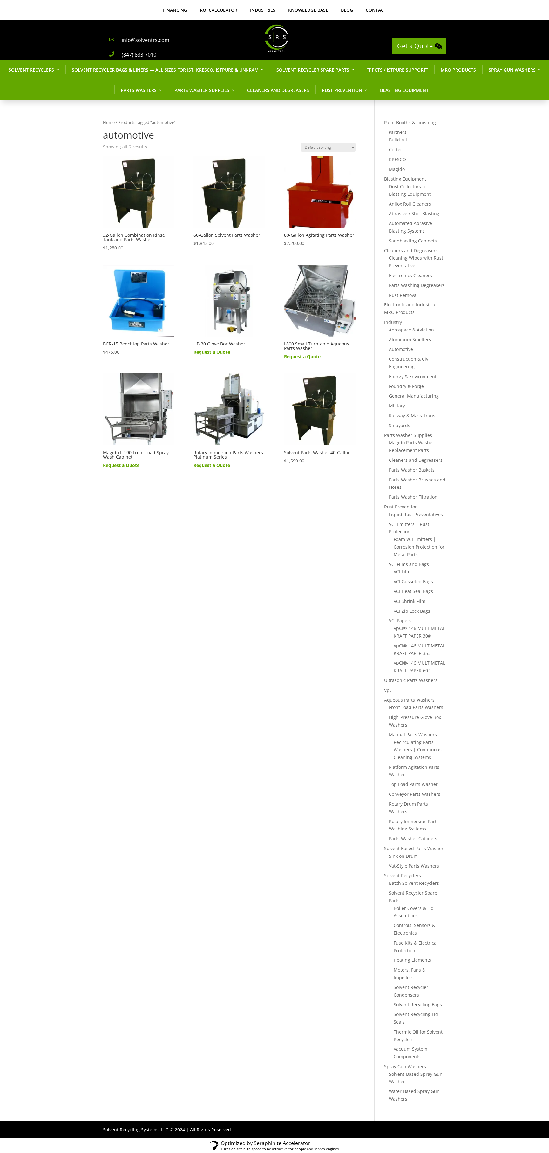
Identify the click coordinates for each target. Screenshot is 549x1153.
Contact (376, 10)
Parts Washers (139, 90)
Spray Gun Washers (512, 70)
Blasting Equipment (404, 90)
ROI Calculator (218, 10)
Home (109, 122)
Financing (175, 10)
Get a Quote (415, 46)
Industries (262, 10)
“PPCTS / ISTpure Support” (397, 70)
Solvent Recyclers (31, 70)
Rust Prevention (342, 90)
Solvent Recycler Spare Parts (312, 70)
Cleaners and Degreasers (278, 90)
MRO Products (458, 70)
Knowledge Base (308, 10)
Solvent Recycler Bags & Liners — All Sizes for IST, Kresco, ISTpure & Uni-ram (165, 70)
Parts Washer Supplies (201, 90)
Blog (347, 10)
